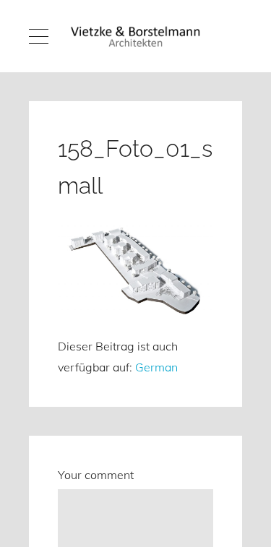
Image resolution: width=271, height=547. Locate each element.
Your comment (96, 475)
